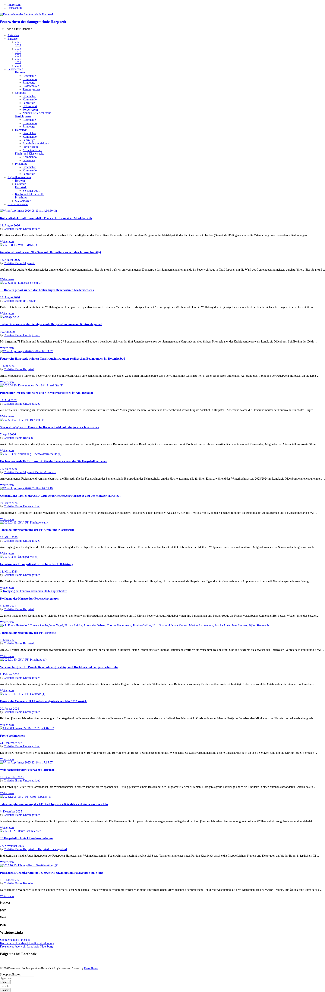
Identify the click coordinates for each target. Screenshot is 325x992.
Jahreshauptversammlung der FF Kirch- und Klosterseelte (37, 529)
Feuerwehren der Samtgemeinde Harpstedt (33, 22)
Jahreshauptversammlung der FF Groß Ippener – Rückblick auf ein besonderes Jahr (54, 804)
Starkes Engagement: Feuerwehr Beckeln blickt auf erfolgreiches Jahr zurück (49, 427)
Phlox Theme (91, 968)
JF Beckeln (29, 300)
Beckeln (28, 437)
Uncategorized (31, 228)
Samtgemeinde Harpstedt (15, 939)
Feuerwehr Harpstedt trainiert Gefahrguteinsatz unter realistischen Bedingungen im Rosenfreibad (62, 358)
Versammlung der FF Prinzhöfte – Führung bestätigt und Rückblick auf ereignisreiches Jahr (59, 667)
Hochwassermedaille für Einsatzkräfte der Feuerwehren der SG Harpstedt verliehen (53, 461)
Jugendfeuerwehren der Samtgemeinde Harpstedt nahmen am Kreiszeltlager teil (51, 324)
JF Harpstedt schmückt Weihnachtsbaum (26, 838)
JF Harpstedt (41, 849)
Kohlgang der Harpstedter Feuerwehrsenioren (29, 598)
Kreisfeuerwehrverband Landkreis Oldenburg (27, 943)
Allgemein (29, 263)
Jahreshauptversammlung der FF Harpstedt (28, 632)
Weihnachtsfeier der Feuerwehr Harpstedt (27, 769)
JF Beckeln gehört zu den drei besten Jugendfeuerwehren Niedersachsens (47, 290)
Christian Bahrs (13, 228)
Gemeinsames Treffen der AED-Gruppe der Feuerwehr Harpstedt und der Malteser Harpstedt (60, 495)
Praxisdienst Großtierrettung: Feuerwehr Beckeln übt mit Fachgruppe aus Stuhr (51, 872)
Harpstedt (28, 369)
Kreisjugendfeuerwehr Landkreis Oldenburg (26, 946)
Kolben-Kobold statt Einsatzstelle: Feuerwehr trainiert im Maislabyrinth (46, 218)
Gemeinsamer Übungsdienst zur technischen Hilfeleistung (36, 564)
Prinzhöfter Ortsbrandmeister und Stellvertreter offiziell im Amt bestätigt (46, 392)
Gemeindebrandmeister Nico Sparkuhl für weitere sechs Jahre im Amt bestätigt (50, 252)
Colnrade (50, 472)
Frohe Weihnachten (12, 735)
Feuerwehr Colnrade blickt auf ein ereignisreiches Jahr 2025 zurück (43, 701)
